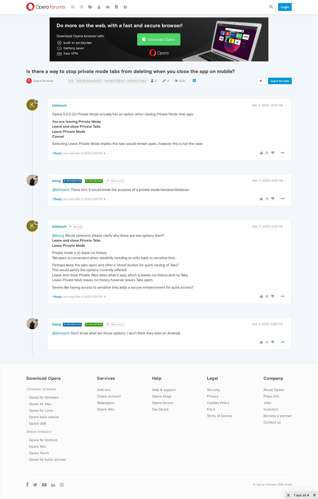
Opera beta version (44, 417)
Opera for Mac (40, 404)
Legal (212, 378)
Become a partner (278, 416)
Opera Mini (37, 446)
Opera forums (162, 403)
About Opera (274, 390)
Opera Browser (43, 81)
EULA (211, 409)
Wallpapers (105, 403)
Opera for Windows (44, 397)
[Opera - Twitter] (35, 484)
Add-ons (104, 390)
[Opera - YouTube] (44, 484)
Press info (271, 396)
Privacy (212, 396)
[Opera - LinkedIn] (53, 484)
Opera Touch (39, 453)
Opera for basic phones (47, 459)
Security (213, 390)
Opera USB (37, 423)
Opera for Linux (41, 410)
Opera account (109, 396)
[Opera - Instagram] (62, 484)
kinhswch (59, 105)
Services (106, 378)
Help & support (164, 390)
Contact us (272, 422)
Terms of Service (220, 416)
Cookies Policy (218, 403)
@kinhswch (117, 181)
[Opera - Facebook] (27, 484)
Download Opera (161, 39)
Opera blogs (161, 396)
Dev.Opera (160, 409)
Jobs (267, 403)
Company (273, 378)
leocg (56, 181)
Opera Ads (105, 409)
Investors (271, 409)
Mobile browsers (38, 432)
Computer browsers (41, 389)
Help (156, 378)
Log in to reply (280, 81)
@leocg (77, 227)
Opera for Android (43, 440)
